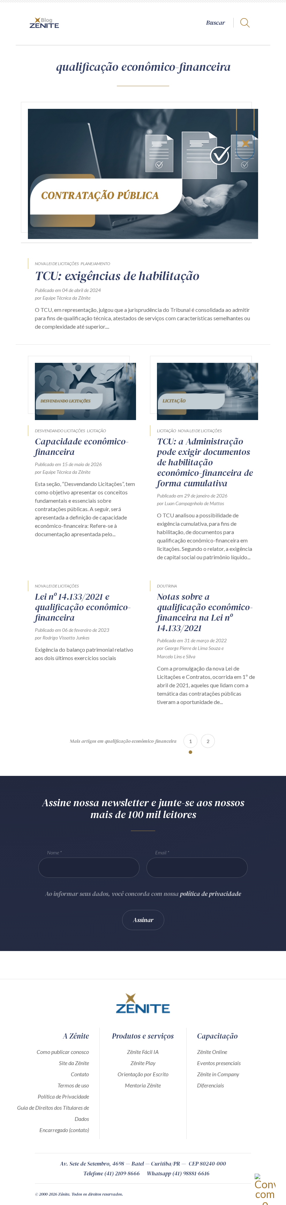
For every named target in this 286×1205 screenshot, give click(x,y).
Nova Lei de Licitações (57, 263)
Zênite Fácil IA (143, 1051)
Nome (53, 852)
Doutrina (167, 586)
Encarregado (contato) (64, 1130)
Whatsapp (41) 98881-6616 (178, 1173)
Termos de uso (73, 1085)
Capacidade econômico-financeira (82, 446)
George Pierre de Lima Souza (192, 648)
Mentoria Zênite (143, 1085)
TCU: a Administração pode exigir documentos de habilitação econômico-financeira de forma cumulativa (205, 462)
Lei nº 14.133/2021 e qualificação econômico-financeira (83, 607)
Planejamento (95, 263)
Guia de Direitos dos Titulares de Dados (53, 1113)
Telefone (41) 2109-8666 (111, 1173)
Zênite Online (212, 1051)
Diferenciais (210, 1085)
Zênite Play (143, 1063)
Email (160, 852)
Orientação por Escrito (143, 1074)
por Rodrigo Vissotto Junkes (62, 638)
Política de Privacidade (63, 1096)
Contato (80, 1074)
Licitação (96, 430)
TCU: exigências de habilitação (117, 276)
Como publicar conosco (63, 1051)
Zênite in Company (218, 1074)
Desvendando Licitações (60, 430)
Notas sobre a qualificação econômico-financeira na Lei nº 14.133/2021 (205, 612)
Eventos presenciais (219, 1063)
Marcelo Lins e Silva (176, 656)
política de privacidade (210, 893)
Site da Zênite (74, 1063)
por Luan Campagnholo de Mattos (190, 503)
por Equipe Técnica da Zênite (62, 298)
